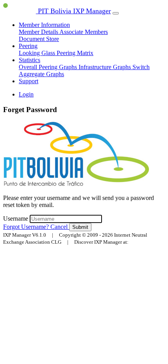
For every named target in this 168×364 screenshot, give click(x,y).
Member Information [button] (44, 24)
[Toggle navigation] (116, 13)
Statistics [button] (29, 60)
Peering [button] (28, 46)
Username (16, 218)
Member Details (39, 32)
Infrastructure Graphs (105, 67)
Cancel (59, 226)
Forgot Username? (26, 226)
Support (28, 81)
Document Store (39, 39)
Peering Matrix (75, 53)
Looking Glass (38, 53)
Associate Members (83, 32)
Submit (80, 227)
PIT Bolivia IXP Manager (73, 11)
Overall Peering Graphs (49, 67)
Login (26, 94)
